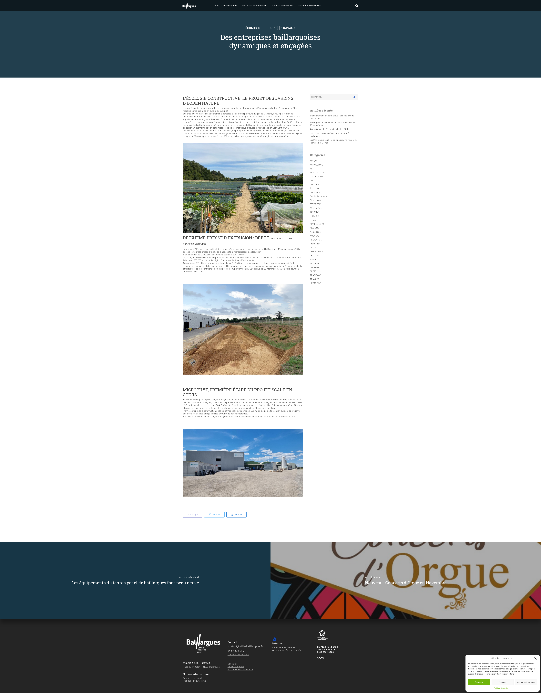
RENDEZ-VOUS (317, 251)
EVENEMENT (316, 192)
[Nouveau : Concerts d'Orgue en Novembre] (405, 580)
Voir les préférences (526, 682)
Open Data (233, 664)
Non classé (315, 232)
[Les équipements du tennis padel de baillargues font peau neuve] (135, 580)
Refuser (502, 682)
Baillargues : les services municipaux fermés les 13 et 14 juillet (332, 124)
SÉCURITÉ (314, 263)
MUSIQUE (314, 228)
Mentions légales (236, 666)
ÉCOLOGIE (252, 28)
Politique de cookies (501, 688)
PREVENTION (316, 240)
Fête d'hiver (315, 200)
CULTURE (314, 184)
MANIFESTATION (317, 224)
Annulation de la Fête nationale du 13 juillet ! (330, 129)
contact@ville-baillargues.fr (245, 646)
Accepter (479, 682)
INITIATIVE (314, 212)
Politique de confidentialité (240, 669)
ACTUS (313, 161)
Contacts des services (238, 654)
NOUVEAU (314, 236)
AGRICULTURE (316, 165)
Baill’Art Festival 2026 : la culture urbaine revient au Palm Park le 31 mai (333, 141)
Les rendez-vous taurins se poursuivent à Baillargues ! (329, 134)
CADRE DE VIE (316, 176)
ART (312, 168)
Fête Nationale (317, 208)
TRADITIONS (316, 275)
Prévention (315, 243)
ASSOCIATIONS (317, 172)
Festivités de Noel (318, 196)
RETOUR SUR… (317, 255)
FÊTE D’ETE (315, 204)
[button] (535, 658)
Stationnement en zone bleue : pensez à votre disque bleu (332, 117)
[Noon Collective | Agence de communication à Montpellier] (320, 659)
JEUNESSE (315, 216)
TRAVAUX (288, 28)
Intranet (277, 643)
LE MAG (313, 220)
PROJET (270, 28)
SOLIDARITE (315, 267)
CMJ (312, 180)
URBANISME (315, 283)
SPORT (313, 271)
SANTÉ (313, 259)
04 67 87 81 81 (236, 650)
